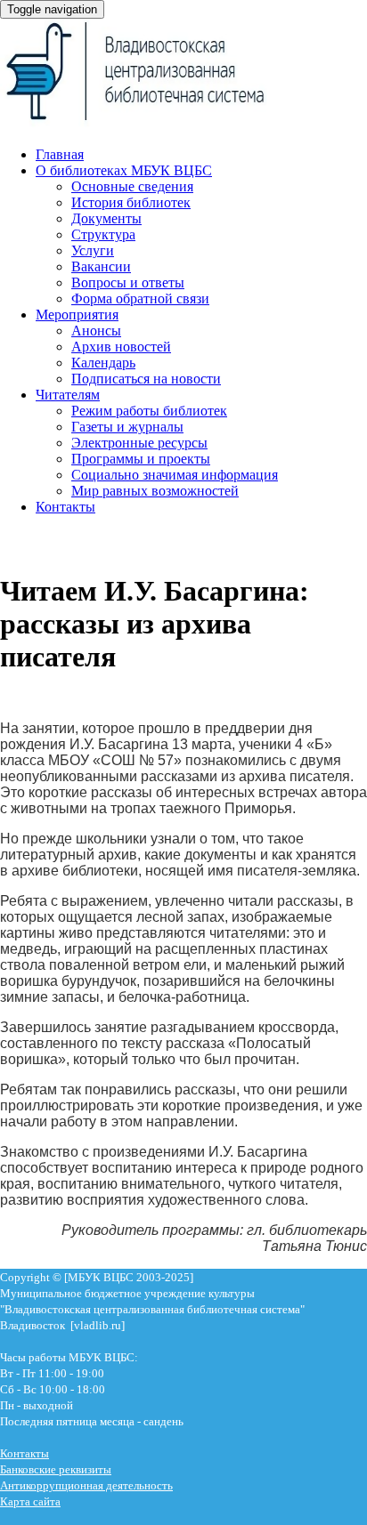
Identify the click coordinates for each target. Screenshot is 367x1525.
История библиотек (131, 202)
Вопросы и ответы (127, 282)
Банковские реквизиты (55, 1469)
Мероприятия (77, 314)
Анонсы (96, 330)
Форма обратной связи (140, 298)
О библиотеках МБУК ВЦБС (124, 170)
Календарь (103, 362)
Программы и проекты (140, 458)
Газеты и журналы (127, 426)
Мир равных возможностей (155, 490)
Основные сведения (132, 186)
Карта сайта (30, 1501)
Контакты (65, 506)
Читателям (68, 394)
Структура (103, 234)
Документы (106, 218)
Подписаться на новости (146, 378)
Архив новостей (121, 346)
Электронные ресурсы (139, 442)
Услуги (92, 250)
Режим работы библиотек (149, 410)
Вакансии (101, 266)
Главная (60, 154)
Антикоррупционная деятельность (86, 1485)
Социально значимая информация (174, 474)
